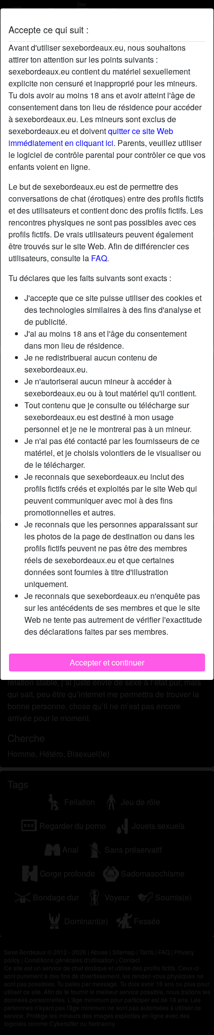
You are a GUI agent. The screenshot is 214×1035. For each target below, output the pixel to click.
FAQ (99, 258)
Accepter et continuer (107, 662)
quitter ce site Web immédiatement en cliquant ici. (90, 136)
